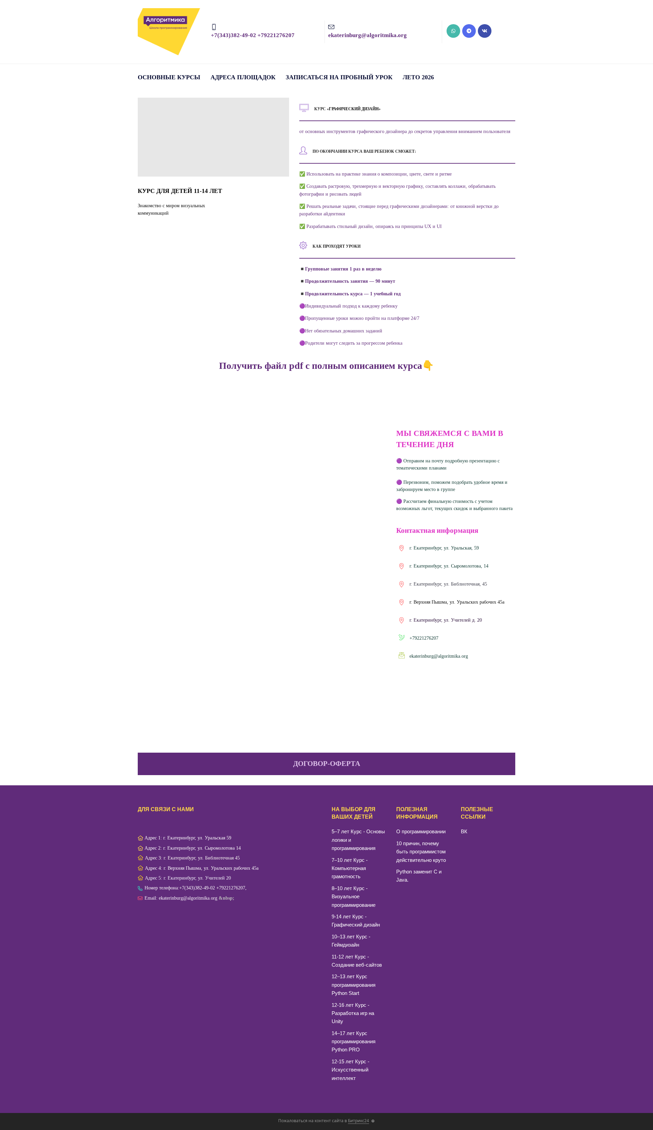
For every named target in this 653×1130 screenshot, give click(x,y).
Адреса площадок (243, 77)
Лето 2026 (418, 77)
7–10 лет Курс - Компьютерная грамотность (350, 868)
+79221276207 (423, 638)
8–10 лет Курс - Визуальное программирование (353, 896)
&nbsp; (226, 898)
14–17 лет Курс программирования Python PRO (353, 1041)
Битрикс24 (358, 1121)
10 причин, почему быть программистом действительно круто (421, 851)
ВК (464, 831)
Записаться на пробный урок (339, 77)
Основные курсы (169, 77)
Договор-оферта (326, 763)
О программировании (421, 831)
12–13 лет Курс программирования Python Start (353, 984)
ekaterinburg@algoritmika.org (438, 656)
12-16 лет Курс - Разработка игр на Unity (353, 1013)
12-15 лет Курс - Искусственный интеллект (350, 1070)
